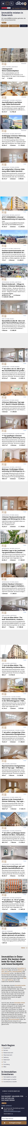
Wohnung (21, 970)
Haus (3, 971)
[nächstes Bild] (26, 55)
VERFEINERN (24, 25)
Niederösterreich (8, 1052)
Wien (4, 1067)
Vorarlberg (6, 1064)
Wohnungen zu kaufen (9, 1079)
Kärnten (5, 1050)
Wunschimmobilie (13, 1019)
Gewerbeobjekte (17, 971)
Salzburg (5, 1057)
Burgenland (6, 1048)
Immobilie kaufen (20, 985)
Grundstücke (5, 973)
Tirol (4, 1062)
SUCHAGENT (5, 25)
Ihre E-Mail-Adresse (5, 1115)
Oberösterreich (7, 1055)
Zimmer (9, 971)
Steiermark (6, 1060)
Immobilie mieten (19, 1003)
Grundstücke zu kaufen (10, 1081)
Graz (3, 980)
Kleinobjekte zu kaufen (9, 1077)
